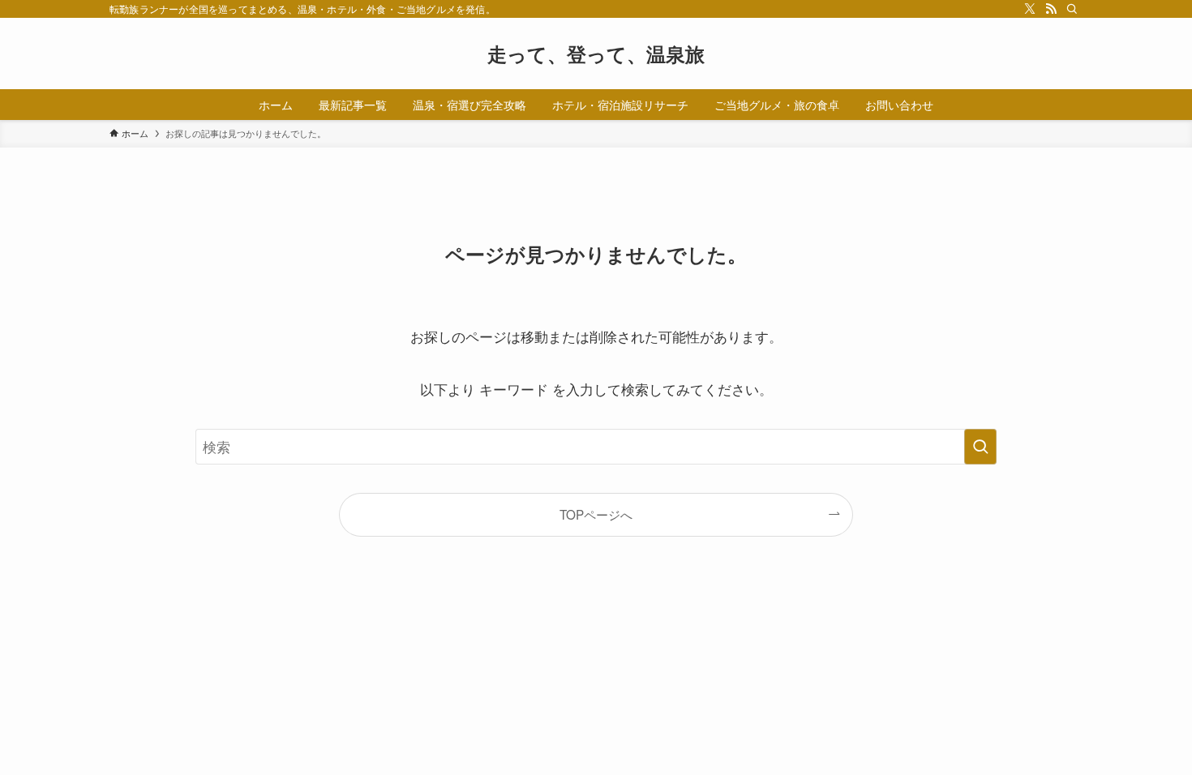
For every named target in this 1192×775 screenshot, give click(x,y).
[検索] (1072, 9)
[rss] (1050, 9)
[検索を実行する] (980, 447)
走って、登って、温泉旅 (596, 53)
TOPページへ (596, 514)
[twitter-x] (1029, 9)
